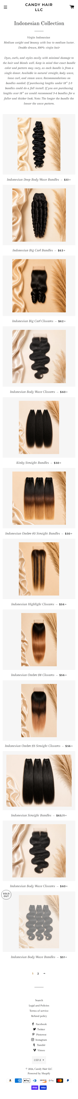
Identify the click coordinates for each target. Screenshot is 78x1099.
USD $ (37, 1060)
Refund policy (39, 1016)
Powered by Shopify (39, 1073)
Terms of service (39, 1010)
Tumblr (40, 1045)
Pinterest (41, 1034)
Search (39, 1000)
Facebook (41, 1024)
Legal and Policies (39, 1005)
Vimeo (41, 1050)
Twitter (41, 1029)
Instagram (41, 1039)
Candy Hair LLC (39, 7)
